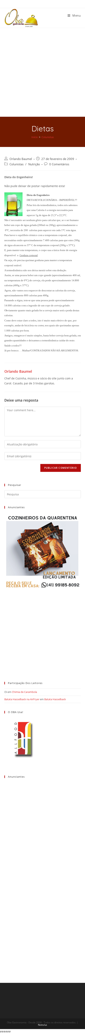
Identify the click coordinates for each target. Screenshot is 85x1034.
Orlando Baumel (20, 159)
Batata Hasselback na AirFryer (21, 699)
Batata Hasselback (55, 699)
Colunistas (16, 164)
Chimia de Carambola (24, 692)
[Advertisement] (42, 72)
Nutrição (34, 164)
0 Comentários (59, 164)
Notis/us (42, 1024)
